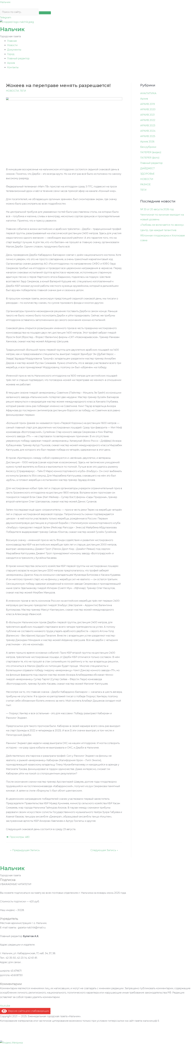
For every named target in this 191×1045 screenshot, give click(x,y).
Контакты (13, 67)
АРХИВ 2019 (147, 104)
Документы (14, 49)
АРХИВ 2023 (147, 125)
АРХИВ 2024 (147, 130)
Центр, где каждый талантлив (158, 230)
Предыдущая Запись (25, 850)
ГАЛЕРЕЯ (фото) (149, 157)
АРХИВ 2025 (147, 136)
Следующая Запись (104, 850)
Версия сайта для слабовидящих (28, 1011)
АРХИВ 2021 (147, 114)
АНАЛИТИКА (148, 93)
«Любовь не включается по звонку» (162, 224)
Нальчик (5, 2)
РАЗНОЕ (145, 184)
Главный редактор (18, 58)
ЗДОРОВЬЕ (147, 173)
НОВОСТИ (12, 90)
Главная (12, 40)
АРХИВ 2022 (147, 120)
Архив (11, 63)
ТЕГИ (23, 90)
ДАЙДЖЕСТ (147, 168)
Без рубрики (148, 147)
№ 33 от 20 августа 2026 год (157, 209)
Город (10, 54)
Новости (12, 45)
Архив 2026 (147, 141)
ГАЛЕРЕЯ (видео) (150, 152)
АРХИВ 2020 (147, 109)
